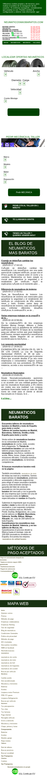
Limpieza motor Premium (10, 692)
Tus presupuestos (7, 706)
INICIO (6, 42)
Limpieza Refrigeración (9, 698)
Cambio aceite (6, 678)
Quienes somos (7, 613)
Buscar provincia (7, 750)
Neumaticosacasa (7, 651)
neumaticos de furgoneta (10, 666)
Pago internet (6, 715)
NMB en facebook (7, 648)
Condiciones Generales (9, 633)
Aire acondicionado (8, 681)
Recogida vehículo (8, 718)
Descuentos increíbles (9, 645)
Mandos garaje (6, 738)
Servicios (4, 703)
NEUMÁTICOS (15, 42)
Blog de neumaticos (8, 630)
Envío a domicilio (7, 721)
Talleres (3, 743)
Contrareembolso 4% (7, 571)
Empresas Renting (8, 625)
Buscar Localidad (7, 753)
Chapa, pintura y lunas (9, 726)
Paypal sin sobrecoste (8, 569)
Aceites (4, 689)
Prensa (3, 616)
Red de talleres (6, 747)
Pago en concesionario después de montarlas (12, 559)
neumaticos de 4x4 (8, 663)
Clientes (4, 758)
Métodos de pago (7, 619)
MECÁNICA (26, 42)
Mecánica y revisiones (9, 684)
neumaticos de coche (9, 657)
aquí (37, 12)
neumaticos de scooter (9, 669)
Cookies (4, 761)
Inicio (3, 610)
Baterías (4, 687)
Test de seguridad (7, 628)
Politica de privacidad (9, 636)
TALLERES (36, 42)
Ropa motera (5, 741)
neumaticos (5, 653)
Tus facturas (5, 712)
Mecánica (4, 674)
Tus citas (4, 709)
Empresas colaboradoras (10, 622)
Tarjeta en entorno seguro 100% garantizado (10, 563)
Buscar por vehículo (8, 672)
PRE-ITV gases (7, 695)
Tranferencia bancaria (8, 566)
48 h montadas (6, 642)
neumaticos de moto (29, 473)
